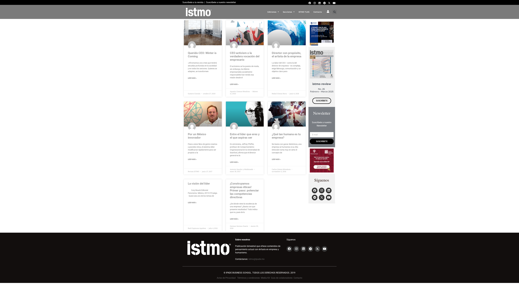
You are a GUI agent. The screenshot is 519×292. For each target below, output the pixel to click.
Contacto (317, 12)
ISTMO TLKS (304, 12)
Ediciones (271, 12)
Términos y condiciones (248, 278)
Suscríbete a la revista (192, 2)
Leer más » (192, 78)
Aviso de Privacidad (226, 278)
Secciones (287, 12)
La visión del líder (199, 183)
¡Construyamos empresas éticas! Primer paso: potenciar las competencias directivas (244, 190)
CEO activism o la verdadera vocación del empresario (244, 56)
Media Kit (265, 278)
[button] (334, 12)
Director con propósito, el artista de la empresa (286, 54)
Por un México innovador (197, 136)
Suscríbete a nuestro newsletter (221, 2)
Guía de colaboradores (281, 278)
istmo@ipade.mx (256, 259)
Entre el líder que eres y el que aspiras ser (245, 136)
